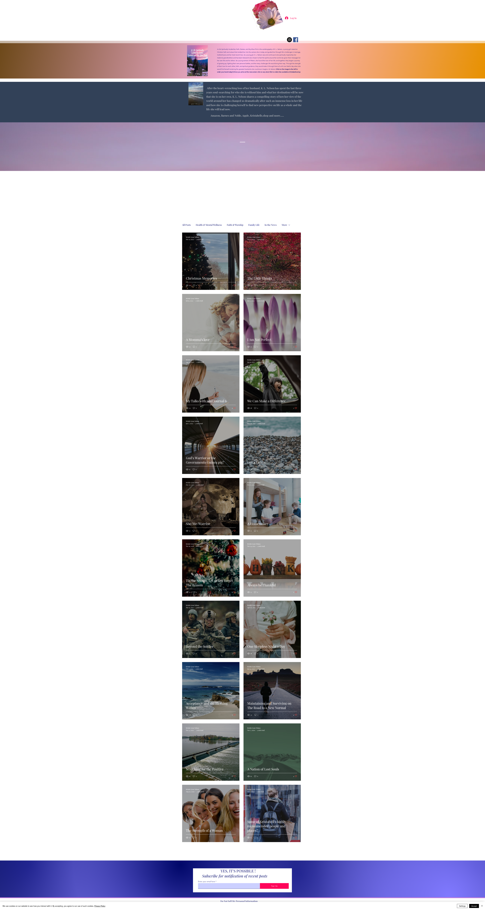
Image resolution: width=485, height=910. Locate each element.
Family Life (254, 224)
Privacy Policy (99, 906)
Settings (462, 906)
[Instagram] (289, 39)
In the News (271, 224)
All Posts (186, 224)
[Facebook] (295, 39)
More (284, 224)
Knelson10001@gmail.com (255, 32)
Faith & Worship (235, 224)
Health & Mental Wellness (209, 224)
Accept (474, 906)
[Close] (481, 906)
